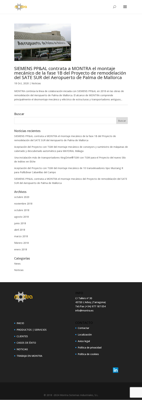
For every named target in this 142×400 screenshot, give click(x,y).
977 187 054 (99, 306)
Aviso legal (84, 341)
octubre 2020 (21, 197)
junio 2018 (20, 223)
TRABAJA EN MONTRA (29, 355)
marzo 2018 (21, 236)
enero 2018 (20, 249)
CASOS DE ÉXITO (26, 342)
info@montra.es (84, 310)
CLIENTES (22, 336)
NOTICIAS (22, 349)
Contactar (83, 328)
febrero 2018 (21, 242)
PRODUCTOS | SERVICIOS (32, 329)
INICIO (20, 323)
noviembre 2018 (23, 203)
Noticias (36, 83)
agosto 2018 (21, 216)
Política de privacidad (89, 347)
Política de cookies (88, 354)
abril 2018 (19, 229)
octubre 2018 (21, 210)
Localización (85, 334)
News (17, 263)
